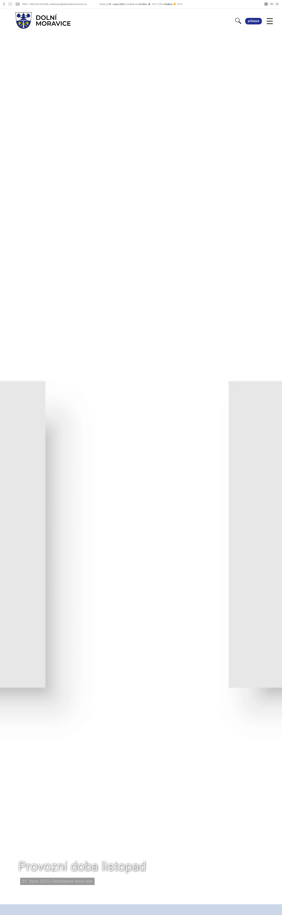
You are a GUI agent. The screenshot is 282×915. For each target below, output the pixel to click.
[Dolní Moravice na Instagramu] (10, 4)
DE (277, 4)
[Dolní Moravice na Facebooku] (4, 4)
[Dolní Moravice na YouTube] (17, 4)
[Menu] (270, 21)
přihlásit (253, 21)
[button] (141, 883)
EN (271, 4)
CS (266, 4)
